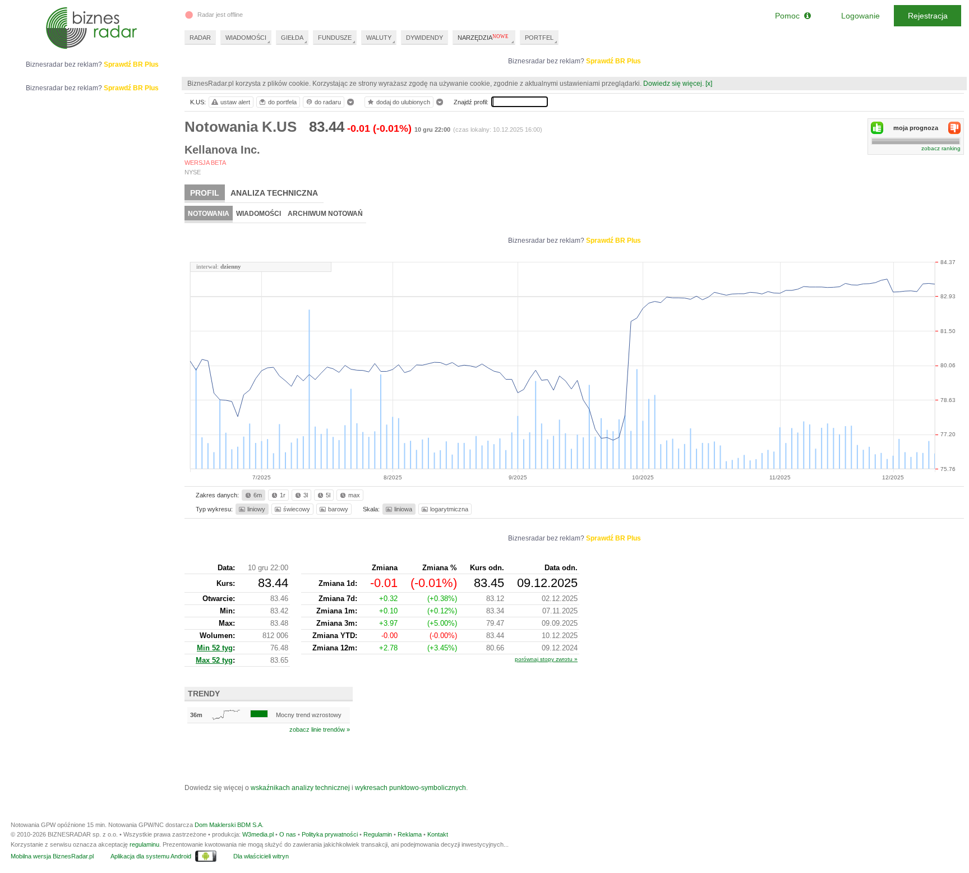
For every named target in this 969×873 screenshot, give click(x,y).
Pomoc (789, 15)
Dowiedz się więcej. (673, 83)
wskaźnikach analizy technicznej (300, 788)
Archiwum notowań (325, 214)
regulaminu (144, 844)
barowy (338, 509)
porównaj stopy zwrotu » (546, 659)
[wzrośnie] (877, 128)
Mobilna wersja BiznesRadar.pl (52, 856)
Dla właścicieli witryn (261, 856)
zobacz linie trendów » (319, 729)
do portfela (282, 102)
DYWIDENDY (424, 37)
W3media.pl (258, 834)
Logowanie (860, 15)
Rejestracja (928, 15)
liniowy (256, 509)
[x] (708, 83)
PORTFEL (539, 37)
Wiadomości (258, 214)
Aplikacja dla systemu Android (150, 856)
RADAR (200, 37)
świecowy (296, 509)
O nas (287, 834)
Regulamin (377, 834)
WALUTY (378, 37)
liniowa (403, 509)
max (354, 495)
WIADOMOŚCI (245, 37)
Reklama (410, 834)
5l (328, 495)
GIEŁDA (292, 37)
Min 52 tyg (215, 648)
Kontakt (437, 834)
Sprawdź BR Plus (613, 61)
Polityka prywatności (330, 834)
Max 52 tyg (214, 660)
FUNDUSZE (335, 37)
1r (282, 495)
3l (305, 495)
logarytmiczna (449, 509)
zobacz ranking (941, 148)
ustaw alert (235, 102)
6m (257, 495)
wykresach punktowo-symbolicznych (410, 788)
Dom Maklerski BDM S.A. (229, 824)
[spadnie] (954, 128)
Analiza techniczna (274, 192)
